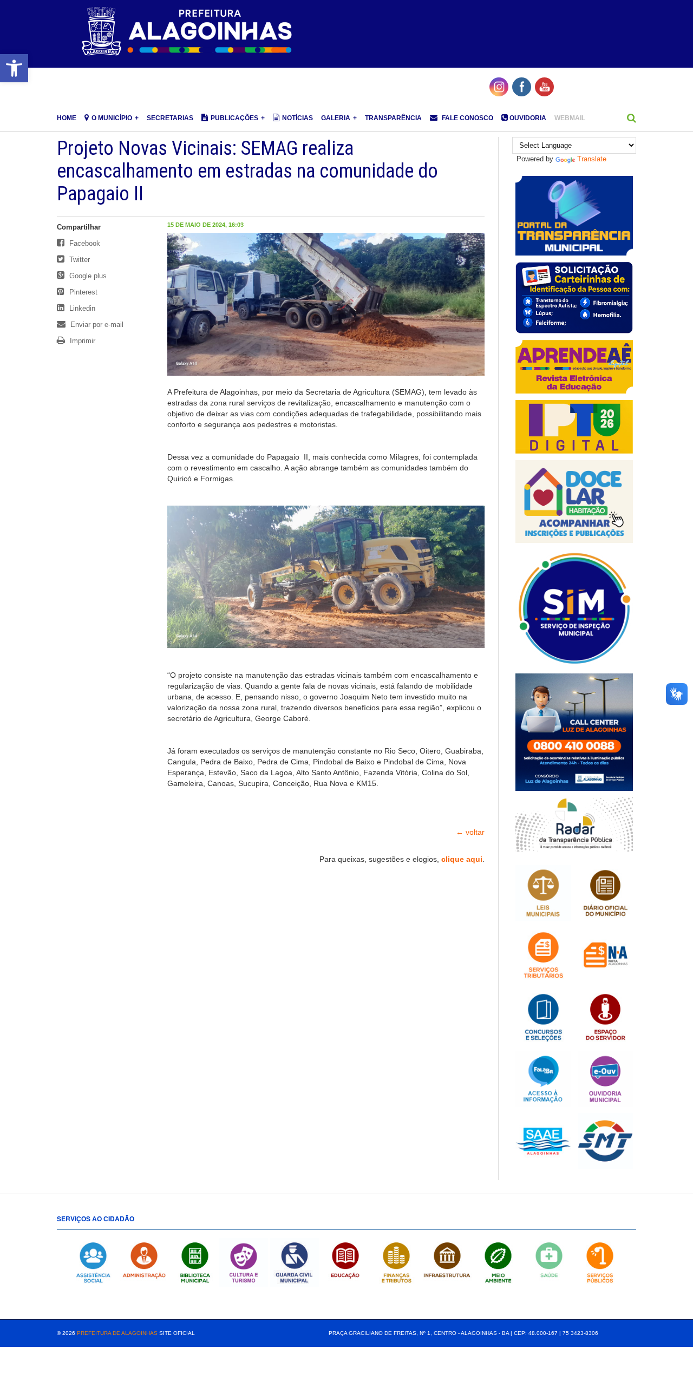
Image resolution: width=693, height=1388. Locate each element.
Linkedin (81, 308)
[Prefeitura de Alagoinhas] (188, 32)
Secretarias (170, 118)
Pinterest (82, 292)
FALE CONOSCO (466, 118)
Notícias (297, 118)
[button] (14, 68)
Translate (591, 159)
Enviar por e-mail (95, 324)
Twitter (78, 260)
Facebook (83, 243)
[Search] (631, 118)
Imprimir (81, 341)
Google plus (87, 276)
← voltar (470, 832)
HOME (66, 118)
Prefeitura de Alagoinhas (117, 1333)
